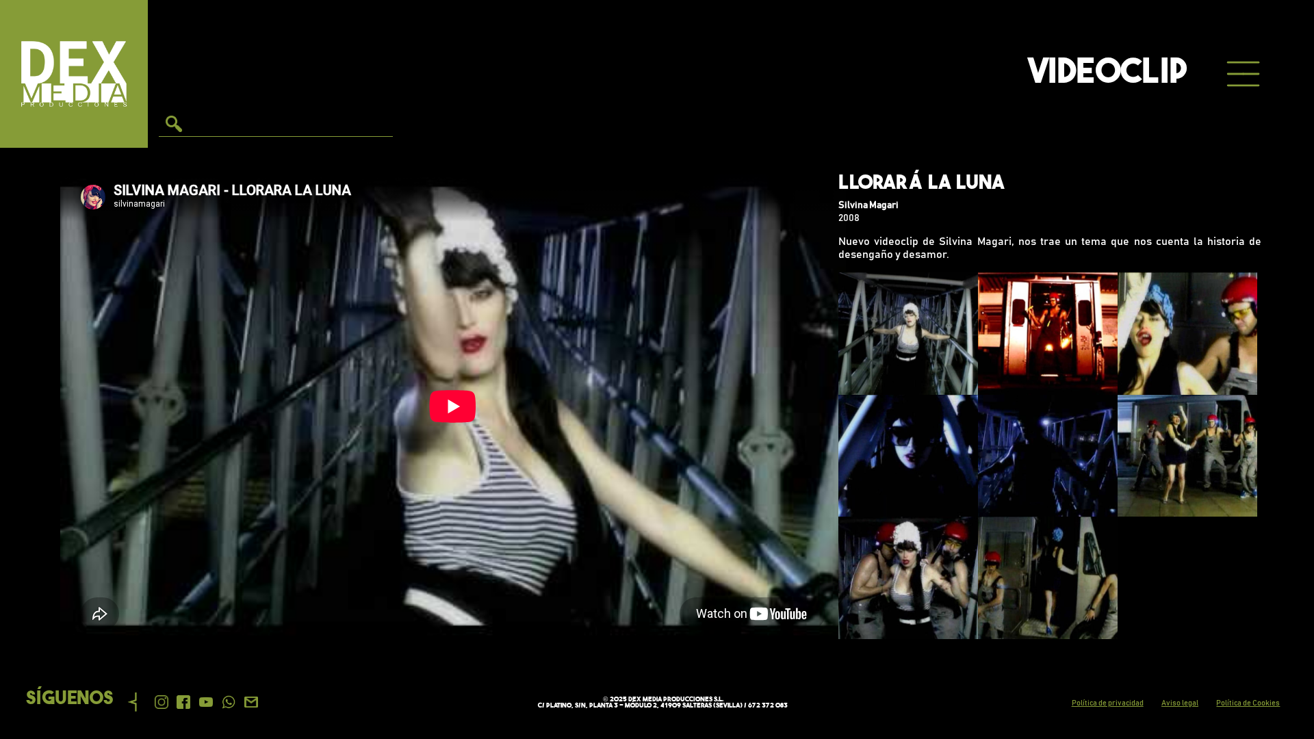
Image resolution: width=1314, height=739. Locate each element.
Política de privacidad (1108, 703)
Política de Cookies (1248, 703)
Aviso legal (1179, 703)
